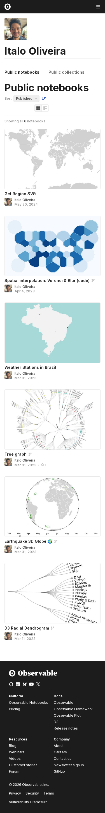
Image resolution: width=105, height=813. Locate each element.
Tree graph (15, 454)
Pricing (14, 709)
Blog (13, 746)
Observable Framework (73, 709)
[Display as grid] (38, 108)
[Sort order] (44, 98)
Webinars (16, 752)
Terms (48, 793)
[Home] (33, 675)
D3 (56, 722)
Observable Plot (67, 715)
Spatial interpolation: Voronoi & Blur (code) (47, 280)
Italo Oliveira (25, 200)
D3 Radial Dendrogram (26, 628)
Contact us (62, 759)
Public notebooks (21, 72)
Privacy (15, 793)
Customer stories (23, 765)
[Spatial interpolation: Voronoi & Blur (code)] (52, 246)
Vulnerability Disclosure (28, 802)
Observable (63, 702)
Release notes (66, 728)
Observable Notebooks (28, 702)
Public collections (66, 72)
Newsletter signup (69, 765)
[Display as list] (45, 108)
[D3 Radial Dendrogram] (52, 593)
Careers (60, 752)
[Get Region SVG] (52, 159)
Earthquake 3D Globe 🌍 (28, 541)
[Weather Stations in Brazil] (52, 332)
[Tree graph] (52, 419)
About (59, 746)
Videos (15, 758)
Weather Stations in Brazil (30, 367)
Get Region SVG (20, 193)
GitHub (59, 771)
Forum (14, 771)
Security (32, 793)
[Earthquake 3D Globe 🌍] (52, 506)
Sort (7, 98)
